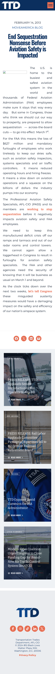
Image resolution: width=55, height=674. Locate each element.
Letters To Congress (14, 532)
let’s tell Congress (40, 291)
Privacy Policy (27, 655)
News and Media (15, 358)
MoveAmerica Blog (27, 27)
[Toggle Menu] (50, 5)
